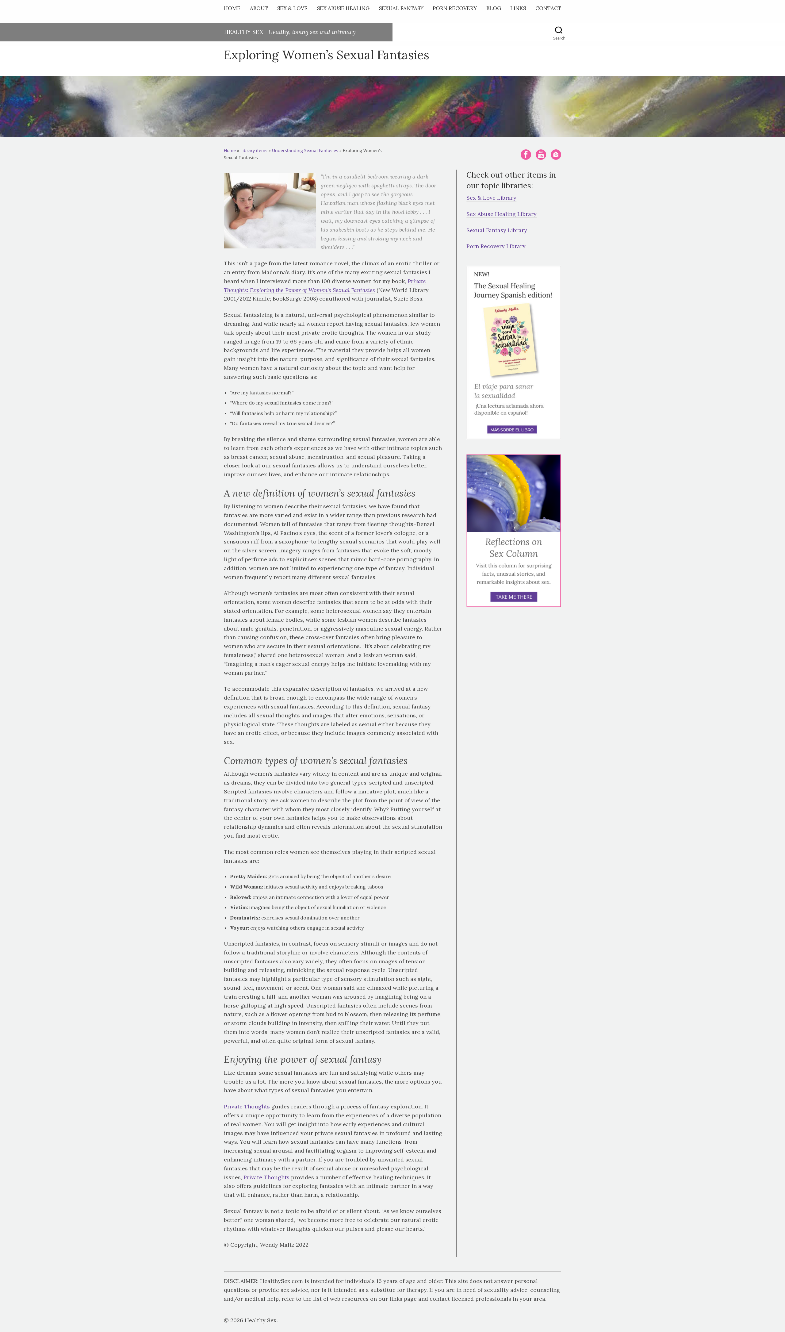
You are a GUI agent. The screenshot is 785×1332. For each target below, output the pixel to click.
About (259, 8)
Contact (548, 8)
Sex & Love (292, 8)
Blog (493, 8)
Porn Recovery (455, 8)
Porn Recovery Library (496, 246)
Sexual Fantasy (401, 8)
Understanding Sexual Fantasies (305, 150)
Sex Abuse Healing (343, 8)
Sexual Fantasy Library (496, 230)
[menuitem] (234, 9)
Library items (253, 150)
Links (518, 8)
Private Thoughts (247, 1106)
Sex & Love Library (491, 197)
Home (232, 8)
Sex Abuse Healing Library (501, 213)
